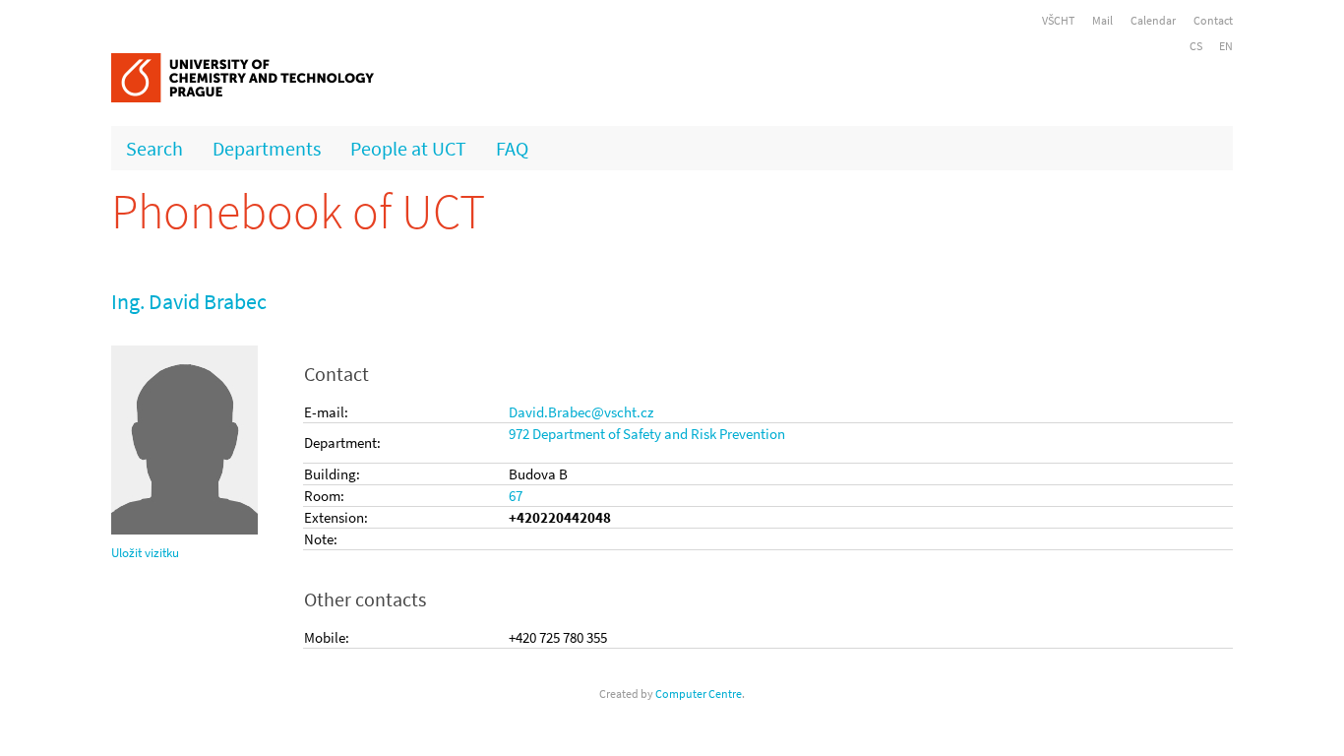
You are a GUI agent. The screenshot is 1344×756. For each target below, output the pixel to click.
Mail (1102, 20)
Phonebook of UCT (298, 211)
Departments (267, 148)
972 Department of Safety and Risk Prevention (647, 433)
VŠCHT (1058, 20)
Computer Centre (698, 693)
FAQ (512, 148)
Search (154, 148)
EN (1226, 45)
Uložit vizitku (145, 552)
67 (515, 495)
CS (1196, 45)
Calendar (1153, 20)
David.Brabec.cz (581, 412)
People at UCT (408, 148)
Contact (1213, 20)
